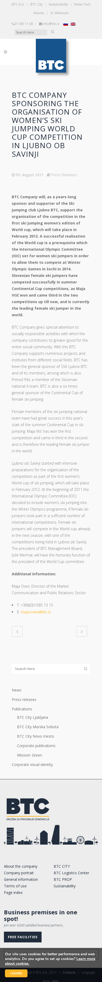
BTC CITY (62, 866)
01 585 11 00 (23, 24)
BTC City (36, 4)
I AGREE (16, 973)
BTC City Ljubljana (32, 717)
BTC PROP (63, 879)
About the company (20, 866)
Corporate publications (36, 745)
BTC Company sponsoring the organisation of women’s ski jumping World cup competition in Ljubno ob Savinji (47, 124)
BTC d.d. (18, 4)
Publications (22, 708)
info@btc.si (51, 24)
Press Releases (64, 174)
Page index (13, 892)
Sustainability (58, 4)
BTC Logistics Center (71, 872)
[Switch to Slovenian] (65, 24)
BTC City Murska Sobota (38, 726)
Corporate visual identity (32, 764)
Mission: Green (29, 755)
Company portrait (19, 872)
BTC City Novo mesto (35, 736)
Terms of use (15, 885)
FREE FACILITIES (23, 937)
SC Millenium (59, 13)
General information (21, 879)
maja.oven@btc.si (36, 611)
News (16, 690)
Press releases (24, 699)
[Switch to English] (73, 24)
